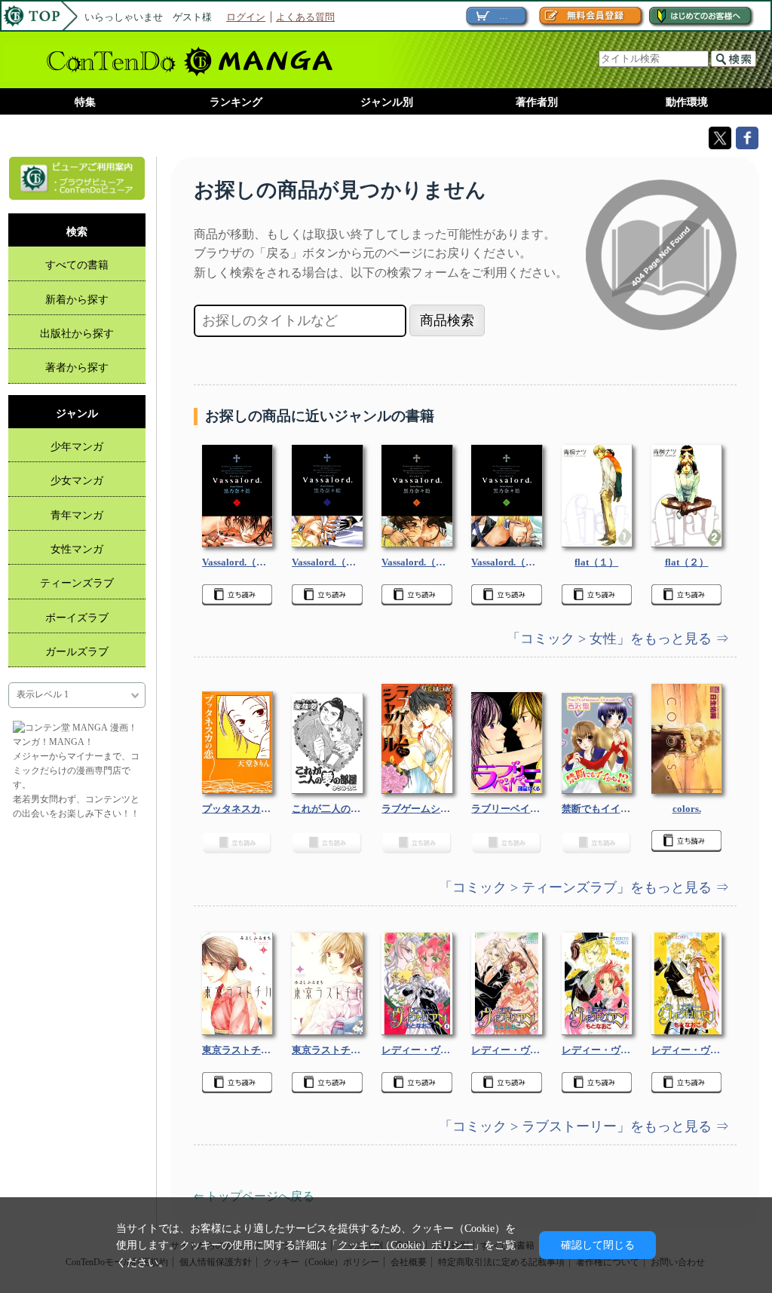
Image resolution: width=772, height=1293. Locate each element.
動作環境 (687, 102)
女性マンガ (77, 549)
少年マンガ (77, 446)
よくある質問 (305, 17)
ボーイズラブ (77, 617)
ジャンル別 (386, 102)
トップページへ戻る (260, 1196)
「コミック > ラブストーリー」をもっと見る (577, 1126)
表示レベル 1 (43, 695)
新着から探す (77, 299)
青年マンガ (77, 515)
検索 (733, 59)
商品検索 (447, 320)
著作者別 (537, 102)
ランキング (236, 102)
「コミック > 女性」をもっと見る (611, 638)
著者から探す (77, 367)
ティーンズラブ (77, 583)
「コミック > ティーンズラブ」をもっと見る (577, 887)
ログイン (245, 17)
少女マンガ (77, 480)
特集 (85, 102)
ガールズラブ (77, 651)
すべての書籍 (77, 265)
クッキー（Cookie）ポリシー (405, 1245)
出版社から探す (77, 333)
